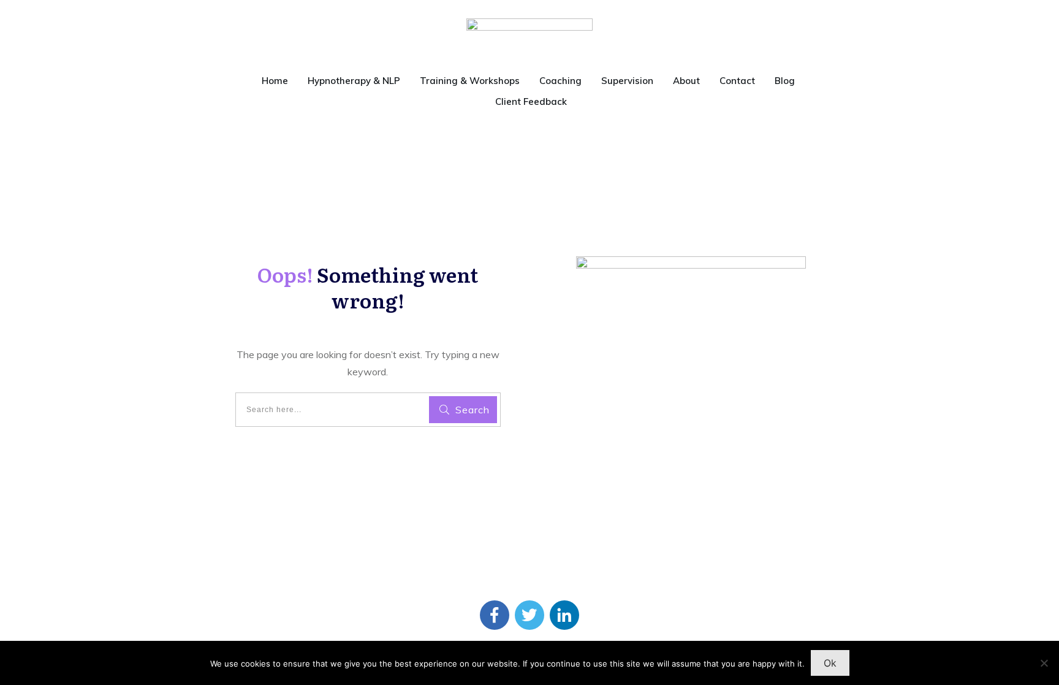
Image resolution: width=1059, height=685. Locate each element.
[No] (1044, 663)
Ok (830, 663)
